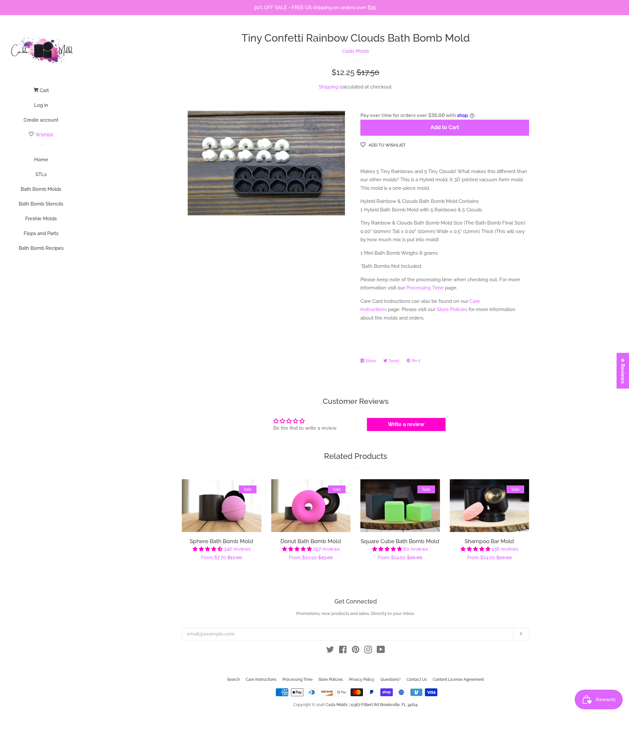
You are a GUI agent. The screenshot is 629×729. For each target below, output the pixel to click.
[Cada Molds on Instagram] (368, 651)
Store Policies (452, 309)
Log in (41, 105)
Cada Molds (355, 51)
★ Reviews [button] (623, 371)
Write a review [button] (406, 424)
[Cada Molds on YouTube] (381, 651)
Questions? (390, 679)
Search (233, 679)
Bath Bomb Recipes (41, 248)
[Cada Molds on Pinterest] (356, 651)
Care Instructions (261, 679)
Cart (43, 90)
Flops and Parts (41, 233)
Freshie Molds (41, 219)
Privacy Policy (361, 679)
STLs (41, 174)
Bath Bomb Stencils (41, 204)
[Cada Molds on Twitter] (330, 651)
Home (41, 160)
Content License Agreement (458, 679)
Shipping (328, 87)
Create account (41, 120)
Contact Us (417, 679)
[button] (208, 549)
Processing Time (425, 288)
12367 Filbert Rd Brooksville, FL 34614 (384, 704)
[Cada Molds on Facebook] (343, 651)
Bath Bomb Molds (41, 189)
